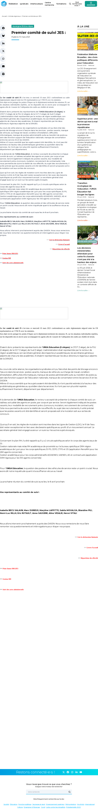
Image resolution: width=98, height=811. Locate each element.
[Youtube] (81, 772)
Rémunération (70, 804)
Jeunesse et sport (38, 804)
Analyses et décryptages (82, 46)
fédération (13, 4)
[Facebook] (68, 772)
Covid (43, 807)
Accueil (4, 16)
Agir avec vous (84, 176)
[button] (3, 28)
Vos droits (80, 804)
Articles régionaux (14, 16)
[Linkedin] (76, 772)
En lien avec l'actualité (87, 241)
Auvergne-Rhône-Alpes (22, 26)
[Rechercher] (69, 792)
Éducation (13, 804)
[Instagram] (72, 772)
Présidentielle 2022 (73, 807)
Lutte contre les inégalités (55, 807)
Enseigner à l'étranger (32, 807)
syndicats (24, 4)
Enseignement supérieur (55, 804)
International (90, 804)
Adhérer (91, 5)
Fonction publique (24, 804)
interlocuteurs (36, 4)
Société (6, 804)
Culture (20, 807)
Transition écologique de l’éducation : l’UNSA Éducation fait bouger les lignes (86, 189)
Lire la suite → (83, 91)
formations (61, 4)
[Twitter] (63, 772)
